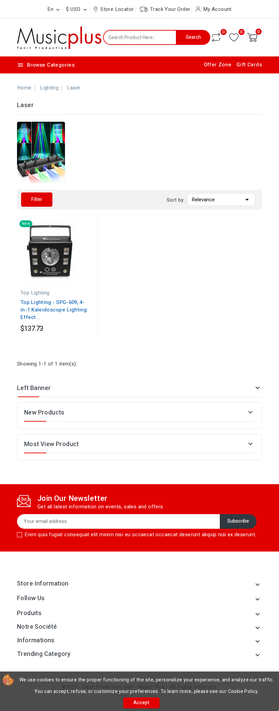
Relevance (221, 200)
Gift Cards (249, 64)
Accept (141, 702)
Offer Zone (218, 64)
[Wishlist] (234, 37)
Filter (36, 199)
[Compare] (216, 37)
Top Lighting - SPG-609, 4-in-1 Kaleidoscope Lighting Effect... (53, 310)
